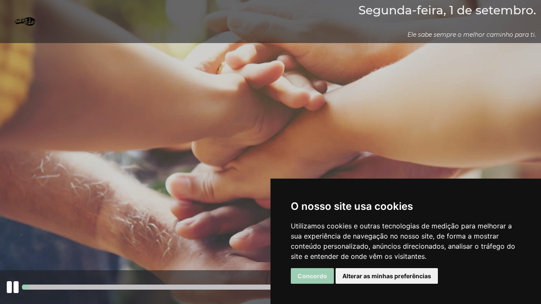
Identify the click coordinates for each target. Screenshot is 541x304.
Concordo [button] (312, 276)
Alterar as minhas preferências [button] (386, 276)
